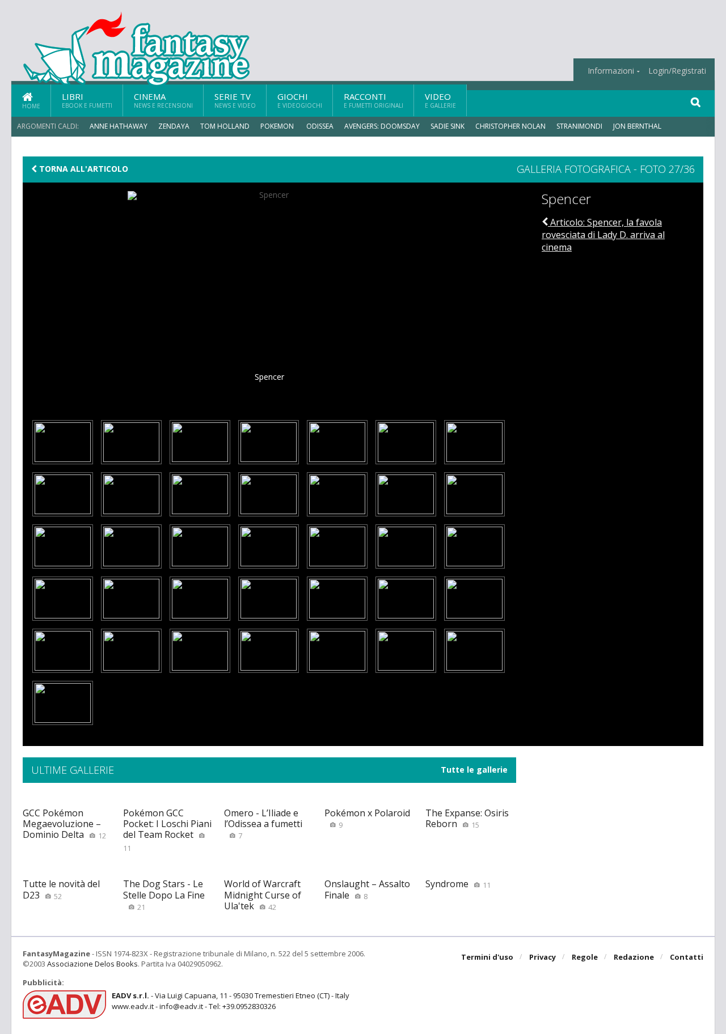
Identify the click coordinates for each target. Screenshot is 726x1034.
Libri (87, 100)
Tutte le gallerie (474, 770)
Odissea (320, 126)
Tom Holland (225, 126)
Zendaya (173, 126)
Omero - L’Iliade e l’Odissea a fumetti (263, 824)
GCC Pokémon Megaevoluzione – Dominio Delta (64, 824)
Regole (585, 957)
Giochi (299, 100)
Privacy (542, 957)
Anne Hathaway (118, 126)
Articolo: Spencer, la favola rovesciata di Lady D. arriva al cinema (603, 235)
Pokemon (278, 126)
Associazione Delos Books (92, 964)
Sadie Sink (447, 126)
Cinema (163, 100)
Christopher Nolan (510, 126)
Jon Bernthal (637, 126)
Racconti (373, 100)
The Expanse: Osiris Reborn (467, 818)
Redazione (634, 957)
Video (440, 100)
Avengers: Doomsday (382, 126)
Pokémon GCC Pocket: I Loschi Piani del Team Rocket (167, 830)
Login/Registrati (677, 71)
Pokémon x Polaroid (367, 818)
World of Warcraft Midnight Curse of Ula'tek (262, 895)
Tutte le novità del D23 (61, 889)
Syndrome (458, 884)
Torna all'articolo (82, 169)
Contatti (686, 957)
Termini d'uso (487, 957)
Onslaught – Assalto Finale (367, 889)
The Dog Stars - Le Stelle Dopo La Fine (164, 895)
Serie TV (235, 100)
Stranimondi (579, 126)
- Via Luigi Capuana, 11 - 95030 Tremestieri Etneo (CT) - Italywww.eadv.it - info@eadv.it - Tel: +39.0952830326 (230, 1000)
